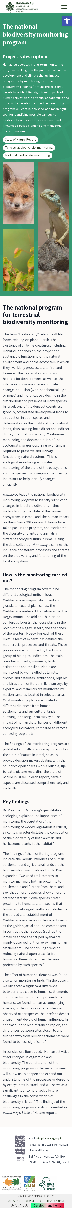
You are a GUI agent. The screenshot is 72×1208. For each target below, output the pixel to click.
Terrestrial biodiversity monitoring (29, 147)
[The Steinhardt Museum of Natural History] (20, 1150)
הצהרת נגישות (34, 1201)
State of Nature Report (20, 139)
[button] (67, 21)
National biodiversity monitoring (27, 155)
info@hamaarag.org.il (48, 1138)
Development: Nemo (47, 1205)
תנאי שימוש (14, 1201)
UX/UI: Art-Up (20, 1205)
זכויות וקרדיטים (55, 1201)
